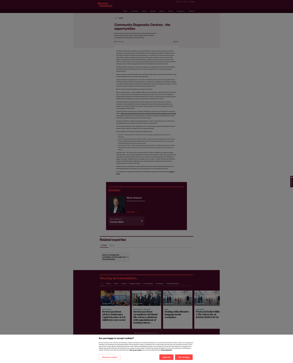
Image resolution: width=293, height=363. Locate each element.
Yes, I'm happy (183, 357)
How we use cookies (136, 350)
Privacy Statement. (166, 350)
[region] (146, 349)
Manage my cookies (109, 357)
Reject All (166, 357)
